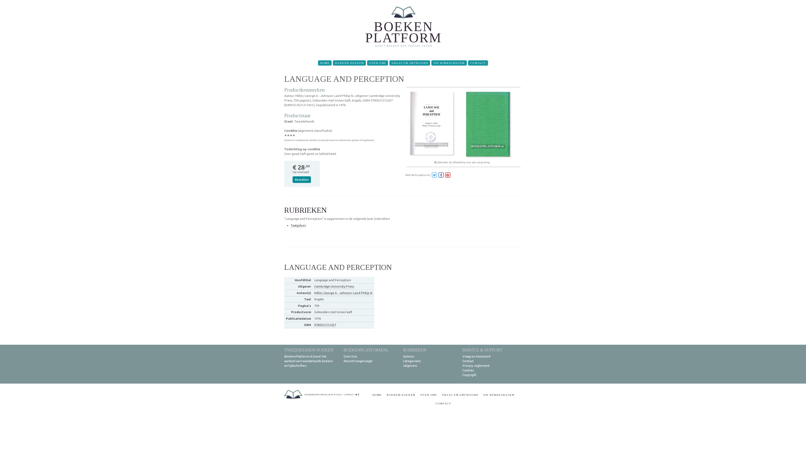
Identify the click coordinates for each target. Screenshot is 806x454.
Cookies (468, 370)
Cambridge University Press (334, 286)
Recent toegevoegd (358, 361)
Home (325, 63)
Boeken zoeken (349, 63)
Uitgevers (410, 365)
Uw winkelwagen (448, 63)
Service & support (482, 350)
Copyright (469, 375)
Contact (478, 63)
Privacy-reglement (476, 365)
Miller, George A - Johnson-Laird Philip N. (343, 293)
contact (348, 394)
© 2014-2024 (334, 394)
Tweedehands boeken (308, 350)
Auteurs (408, 356)
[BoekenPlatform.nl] (403, 28)
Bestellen (302, 179)
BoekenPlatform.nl (366, 350)
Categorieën (412, 361)
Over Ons (377, 63)
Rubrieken (414, 350)
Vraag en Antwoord (409, 63)
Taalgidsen (298, 225)
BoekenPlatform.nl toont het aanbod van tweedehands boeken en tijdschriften (308, 361)
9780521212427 (325, 325)
